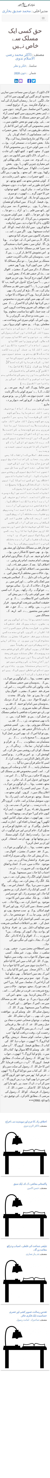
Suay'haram (25, 5)
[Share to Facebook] (29, 81)
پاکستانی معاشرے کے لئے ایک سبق (30, 1184)
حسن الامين (33, 1188)
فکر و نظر (19, 66)
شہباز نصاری (32, 1254)
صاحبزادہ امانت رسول (28, 1320)
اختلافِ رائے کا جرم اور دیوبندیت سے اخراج (26, 1122)
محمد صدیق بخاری (16, 11)
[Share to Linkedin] (16, 81)
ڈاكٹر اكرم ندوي (31, 1126)
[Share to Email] (21, 81)
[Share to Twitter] (34, 81)
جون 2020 (20, 73)
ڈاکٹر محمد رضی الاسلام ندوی (20, 57)
